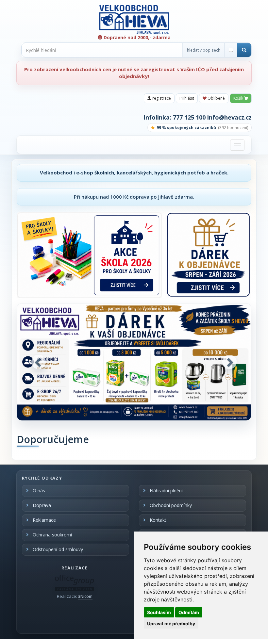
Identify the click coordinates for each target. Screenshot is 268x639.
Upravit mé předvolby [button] (171, 623)
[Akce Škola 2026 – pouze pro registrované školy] (89, 255)
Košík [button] (238, 98)
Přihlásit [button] (186, 98)
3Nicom (85, 596)
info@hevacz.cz (229, 117)
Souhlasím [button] (159, 612)
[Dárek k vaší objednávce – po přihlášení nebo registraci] (208, 255)
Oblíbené (216, 98)
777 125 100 (189, 117)
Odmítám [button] (188, 612)
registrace (161, 98)
